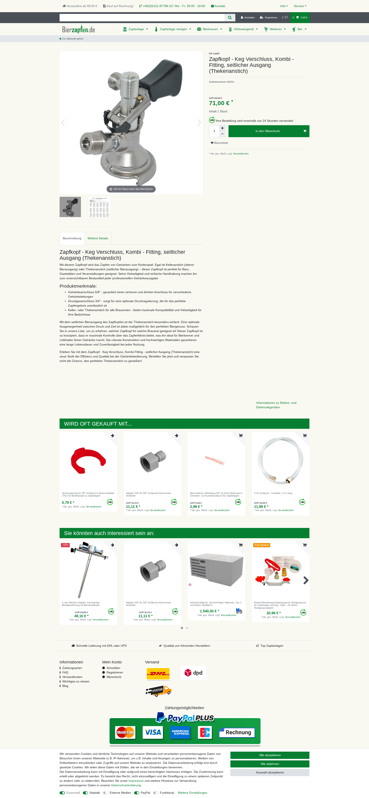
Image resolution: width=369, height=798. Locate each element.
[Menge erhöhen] (222, 128)
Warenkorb (114, 677)
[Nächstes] (199, 123)
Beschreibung (72, 238)
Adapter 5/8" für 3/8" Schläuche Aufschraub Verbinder (148, 494)
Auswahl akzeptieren (270, 772)
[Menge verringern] (222, 134)
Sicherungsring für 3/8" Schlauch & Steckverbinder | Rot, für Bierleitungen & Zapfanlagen (88, 494)
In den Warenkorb (268, 131)
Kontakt (219, 6)
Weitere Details (98, 238)
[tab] (72, 238)
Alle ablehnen (270, 764)
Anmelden (113, 668)
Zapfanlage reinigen (174, 29)
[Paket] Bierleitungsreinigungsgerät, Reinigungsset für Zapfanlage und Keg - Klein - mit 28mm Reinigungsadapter (280, 605)
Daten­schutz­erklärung (126, 785)
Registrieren (115, 672)
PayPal (145, 792)
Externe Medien (120, 792)
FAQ (65, 672)
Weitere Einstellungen (192, 792)
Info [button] (283, 6)
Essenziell (73, 792)
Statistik (94, 792)
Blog (65, 686)
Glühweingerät (244, 29)
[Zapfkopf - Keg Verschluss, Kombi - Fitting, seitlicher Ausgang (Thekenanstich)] (70, 207)
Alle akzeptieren (270, 755)
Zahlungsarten (72, 668)
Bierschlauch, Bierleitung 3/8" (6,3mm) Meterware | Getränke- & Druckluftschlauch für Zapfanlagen (216, 494)
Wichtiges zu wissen (75, 681)
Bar (300, 29)
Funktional (167, 792)
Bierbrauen (211, 29)
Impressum (136, 780)
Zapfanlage (137, 29)
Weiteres (276, 29)
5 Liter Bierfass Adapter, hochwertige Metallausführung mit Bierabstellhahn (81, 603)
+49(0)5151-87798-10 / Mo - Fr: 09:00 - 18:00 (173, 6)
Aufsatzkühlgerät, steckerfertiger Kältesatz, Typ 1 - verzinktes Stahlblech (216, 603)
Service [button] (299, 6)
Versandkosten (240, 153)
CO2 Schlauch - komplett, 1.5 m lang (273, 493)
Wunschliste (220, 142)
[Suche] (229, 17)
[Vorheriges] (63, 123)
